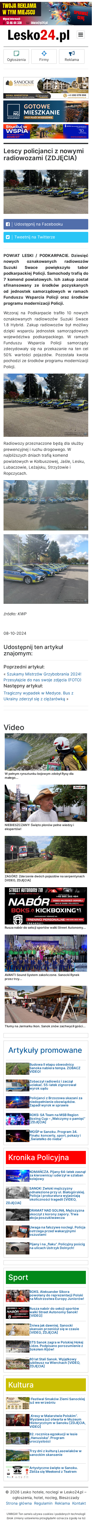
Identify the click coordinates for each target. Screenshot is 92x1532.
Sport (18, 1277)
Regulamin (43, 1503)
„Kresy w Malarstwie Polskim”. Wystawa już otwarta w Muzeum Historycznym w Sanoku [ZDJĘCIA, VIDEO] (57, 1421)
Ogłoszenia (16, 59)
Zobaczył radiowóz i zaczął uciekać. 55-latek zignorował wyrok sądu (52, 1085)
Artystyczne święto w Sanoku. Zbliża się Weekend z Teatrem (53, 1469)
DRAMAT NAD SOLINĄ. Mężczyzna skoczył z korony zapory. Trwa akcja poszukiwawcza (56, 1214)
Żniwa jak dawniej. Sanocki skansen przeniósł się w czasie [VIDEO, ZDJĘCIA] (54, 1329)
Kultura (21, 1384)
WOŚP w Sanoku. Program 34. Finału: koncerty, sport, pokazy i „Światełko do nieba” (55, 1135)
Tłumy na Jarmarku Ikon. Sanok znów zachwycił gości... (45, 1026)
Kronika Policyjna (38, 1157)
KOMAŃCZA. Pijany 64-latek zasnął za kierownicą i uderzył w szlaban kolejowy (57, 1175)
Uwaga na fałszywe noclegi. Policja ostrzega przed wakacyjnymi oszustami (57, 1230)
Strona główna (19, 1503)
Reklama (72, 59)
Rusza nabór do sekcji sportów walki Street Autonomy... (45, 927)
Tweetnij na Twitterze (34, 237)
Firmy (44, 59)
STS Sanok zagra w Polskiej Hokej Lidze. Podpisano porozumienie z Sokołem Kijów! (56, 1345)
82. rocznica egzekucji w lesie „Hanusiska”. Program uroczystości (53, 1437)
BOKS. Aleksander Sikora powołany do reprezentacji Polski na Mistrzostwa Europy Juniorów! (56, 1295)
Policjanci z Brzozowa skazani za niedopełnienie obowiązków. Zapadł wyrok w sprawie (55, 1101)
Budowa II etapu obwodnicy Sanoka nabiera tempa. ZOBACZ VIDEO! (54, 1068)
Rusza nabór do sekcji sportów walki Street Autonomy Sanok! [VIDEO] (54, 1312)
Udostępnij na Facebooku (38, 224)
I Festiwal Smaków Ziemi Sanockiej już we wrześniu (57, 1400)
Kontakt (79, 1503)
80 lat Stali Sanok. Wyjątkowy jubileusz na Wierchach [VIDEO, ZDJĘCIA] (54, 1362)
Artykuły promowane (45, 1050)
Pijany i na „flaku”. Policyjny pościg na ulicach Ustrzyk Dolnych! (57, 1246)
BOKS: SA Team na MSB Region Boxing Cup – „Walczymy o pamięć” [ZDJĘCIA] (57, 1118)
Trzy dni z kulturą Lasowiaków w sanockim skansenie (55, 1452)
